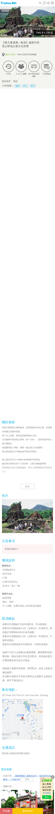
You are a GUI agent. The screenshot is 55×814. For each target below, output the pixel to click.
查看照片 (5, 11)
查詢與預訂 (27, 811)
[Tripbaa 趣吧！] (9, 3)
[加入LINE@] (46, 789)
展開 (27, 779)
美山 (25, 86)
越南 (17, 86)
